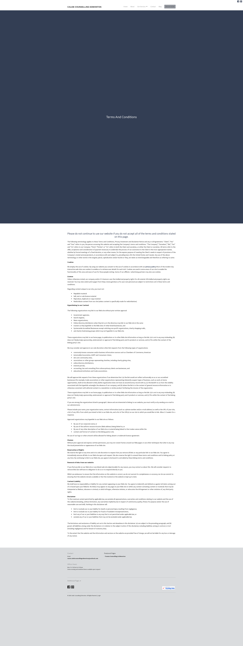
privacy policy (150, 267)
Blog (160, 6)
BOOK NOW (170, 6)
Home (125, 6)
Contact (153, 6)
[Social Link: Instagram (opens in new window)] (241, 1)
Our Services (141, 6)
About (132, 6)
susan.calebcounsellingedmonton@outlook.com (82, 558)
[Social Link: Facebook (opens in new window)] (238, 1)
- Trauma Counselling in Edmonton (114, 556)
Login (99, 595)
